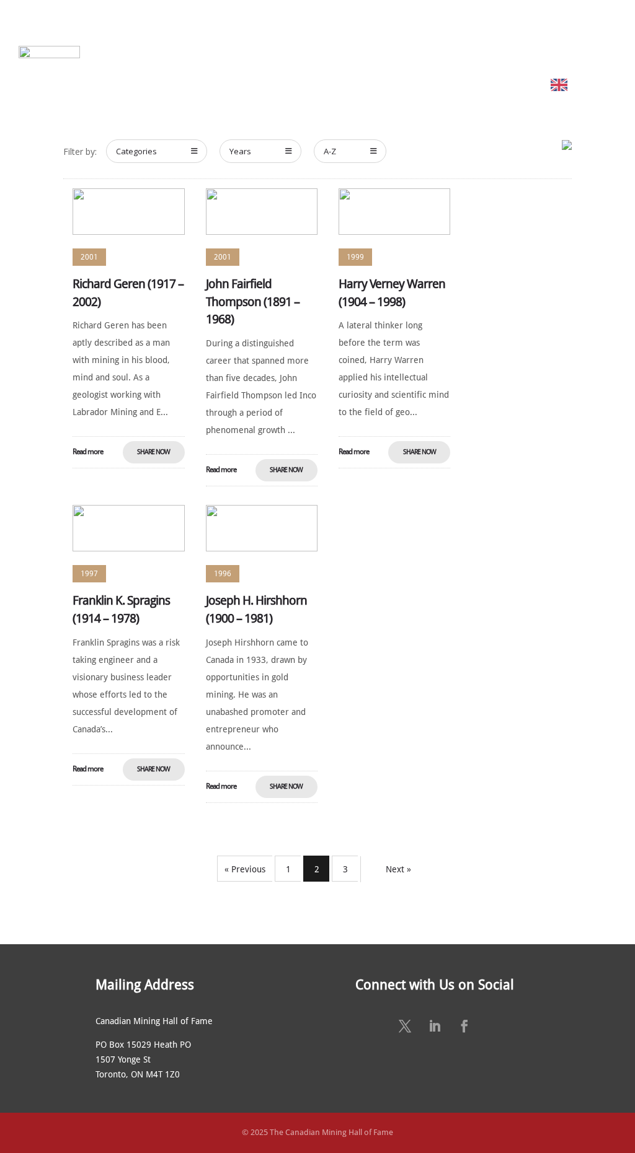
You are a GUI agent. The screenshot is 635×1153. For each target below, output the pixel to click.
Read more (88, 451)
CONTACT (596, 35)
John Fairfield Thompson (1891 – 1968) (253, 301)
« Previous (244, 869)
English (589, 84)
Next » (398, 869)
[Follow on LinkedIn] (434, 1026)
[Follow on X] (405, 1026)
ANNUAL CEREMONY (393, 35)
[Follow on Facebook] (464, 1026)
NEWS (453, 35)
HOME (128, 35)
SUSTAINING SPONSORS (521, 35)
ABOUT (162, 35)
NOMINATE (310, 35)
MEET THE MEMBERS (239, 35)
